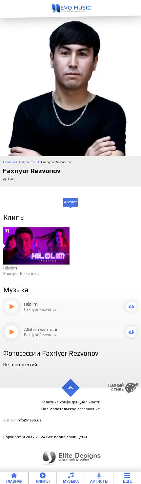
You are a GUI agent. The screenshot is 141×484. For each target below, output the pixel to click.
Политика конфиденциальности (70, 402)
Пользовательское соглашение (70, 409)
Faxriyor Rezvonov (21, 273)
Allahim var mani (40, 329)
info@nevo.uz (29, 420)
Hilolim (10, 267)
